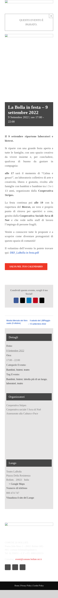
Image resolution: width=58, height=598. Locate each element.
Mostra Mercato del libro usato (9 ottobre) (17, 321)
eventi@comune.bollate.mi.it (28, 559)
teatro (26, 369)
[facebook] (8, 567)
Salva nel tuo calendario (26, 266)
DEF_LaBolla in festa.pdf (24, 252)
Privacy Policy (26, 586)
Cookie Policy (38, 586)
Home (17, 586)
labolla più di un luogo (35, 379)
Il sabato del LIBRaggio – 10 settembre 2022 (39, 322)
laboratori (11, 383)
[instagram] (15, 567)
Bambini (10, 369)
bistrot (19, 369)
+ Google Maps (17, 484)
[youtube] (22, 567)
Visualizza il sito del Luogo (20, 497)
